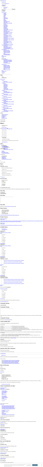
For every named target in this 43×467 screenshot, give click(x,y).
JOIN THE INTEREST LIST (4, 301)
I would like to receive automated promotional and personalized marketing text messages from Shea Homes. (15, 334)
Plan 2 (1, 246)
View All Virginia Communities (8, 42)
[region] (21, 465)
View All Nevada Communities (8, 36)
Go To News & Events (3, 387)
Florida (5, 15)
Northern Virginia (6, 107)
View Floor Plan (2, 243)
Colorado (5, 14)
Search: (1, 74)
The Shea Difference (5, 59)
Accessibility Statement (5, 411)
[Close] (0, 160)
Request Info (5, 146)
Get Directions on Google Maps (5, 384)
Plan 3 (1, 265)
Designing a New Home (7, 51)
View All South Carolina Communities (9, 39)
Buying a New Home (6, 50)
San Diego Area (6, 28)
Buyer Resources (4, 49)
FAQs (4, 53)
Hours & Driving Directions (5, 153)
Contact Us (3, 5)
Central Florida (6, 94)
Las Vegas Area (6, 98)
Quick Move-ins (4, 394)
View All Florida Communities (8, 33)
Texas (4, 19)
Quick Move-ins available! (3, 288)
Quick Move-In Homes (5, 152)
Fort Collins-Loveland (7, 31)
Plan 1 (1, 233)
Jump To (2, 143)
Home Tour (1, 264)
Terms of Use (4, 413)
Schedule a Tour (10, 128)
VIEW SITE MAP (7, 319)
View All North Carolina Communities (9, 38)
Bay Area (5, 83)
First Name (12, 326)
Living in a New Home (7, 52)
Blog (2, 55)
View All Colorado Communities (8, 32)
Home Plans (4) (4, 228)
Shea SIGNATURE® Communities (8, 48)
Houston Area (5, 40)
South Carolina (6, 18)
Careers (3, 398)
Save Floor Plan (3, 192)
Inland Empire (5, 25)
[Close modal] (2, 425)
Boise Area (5, 34)
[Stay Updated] (4, 133)
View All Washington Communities (8, 44)
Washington (3, 109)
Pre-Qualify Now (8, 149)
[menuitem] (23, 45)
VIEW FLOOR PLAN (9, 206)
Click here (1, 422)
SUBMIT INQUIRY (3, 458)
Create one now (2, 424)
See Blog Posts (2, 388)
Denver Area (5, 30)
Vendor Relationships (5, 397)
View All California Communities (8, 89)
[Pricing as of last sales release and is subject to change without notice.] (9, 287)
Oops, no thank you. (4, 434)
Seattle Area (5, 43)
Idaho (4, 16)
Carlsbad (3, 117)
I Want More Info (3, 148)
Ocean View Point (4, 118)
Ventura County (6, 29)
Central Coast (5, 24)
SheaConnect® (6, 46)
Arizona (5, 13)
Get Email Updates (4, 127)
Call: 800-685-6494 (3, 353)
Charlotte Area (6, 37)
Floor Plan (3, 151)
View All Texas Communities (8, 41)
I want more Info (4, 145)
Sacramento (5, 27)
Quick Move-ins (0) (4, 229)
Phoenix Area (5, 22)
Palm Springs (5, 86)
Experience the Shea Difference (8, 45)
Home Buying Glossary (7, 68)
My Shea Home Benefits (7, 54)
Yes (1, 434)
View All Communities (7, 21)
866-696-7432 (7, 3)
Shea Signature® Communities (8, 61)
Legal (3, 412)
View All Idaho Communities (7, 35)
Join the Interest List (3, 429)
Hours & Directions (4, 128)
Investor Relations (4, 396)
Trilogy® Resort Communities (8, 47)
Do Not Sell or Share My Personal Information (8, 414)
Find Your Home (4, 12)
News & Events (4, 56)
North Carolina (6, 17)
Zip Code (14, 328)
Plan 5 (1, 285)
